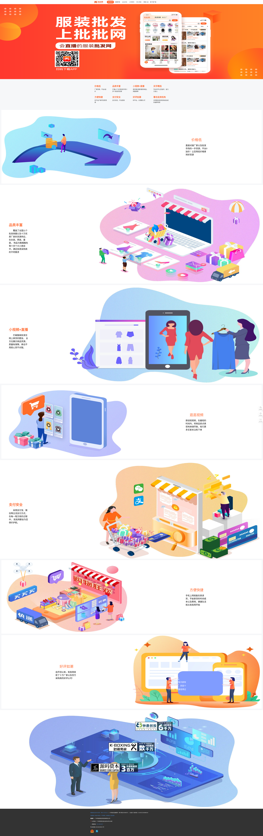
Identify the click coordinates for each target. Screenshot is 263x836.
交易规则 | (108, 815)
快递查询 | (92, 815)
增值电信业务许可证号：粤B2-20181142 (99, 812)
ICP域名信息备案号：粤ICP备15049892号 (119, 812)
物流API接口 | (98, 815)
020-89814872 (100, 824)
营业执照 (112, 815)
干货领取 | (103, 815)
